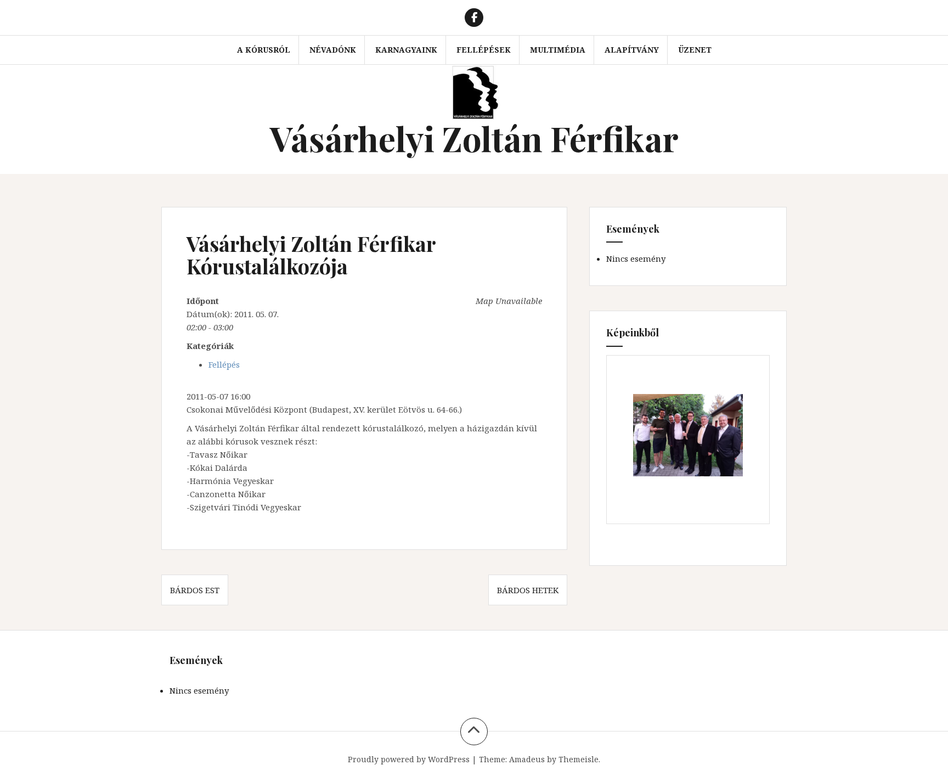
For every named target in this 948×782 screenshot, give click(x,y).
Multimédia (557, 49)
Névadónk (332, 49)
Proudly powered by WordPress (409, 759)
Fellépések (483, 49)
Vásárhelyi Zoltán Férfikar (474, 138)
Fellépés (224, 364)
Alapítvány (632, 49)
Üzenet (695, 49)
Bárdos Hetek (527, 589)
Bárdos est (194, 589)
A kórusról (263, 49)
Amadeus (527, 759)
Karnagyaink (406, 49)
